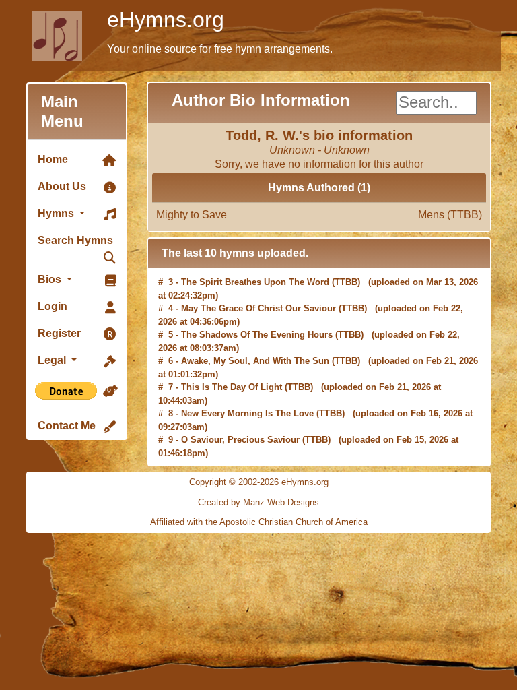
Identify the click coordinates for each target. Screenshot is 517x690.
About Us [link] (62, 186)
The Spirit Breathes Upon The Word (255, 281)
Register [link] (59, 333)
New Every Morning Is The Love (247, 413)
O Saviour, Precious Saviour (240, 439)
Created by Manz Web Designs (258, 502)
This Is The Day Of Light (231, 386)
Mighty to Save (319, 214)
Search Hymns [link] (75, 240)
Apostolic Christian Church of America (293, 522)
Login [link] (52, 306)
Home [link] (53, 159)
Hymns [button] (57, 213)
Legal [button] (53, 360)
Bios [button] (51, 279)
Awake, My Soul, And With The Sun (255, 360)
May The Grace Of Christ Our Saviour (258, 308)
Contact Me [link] (67, 425)
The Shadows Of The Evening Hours (257, 334)
